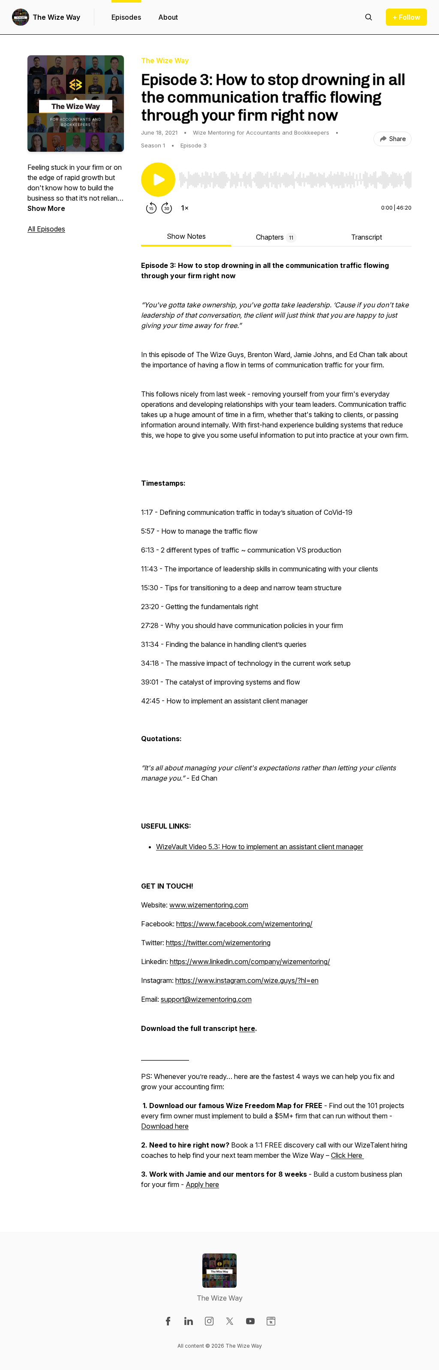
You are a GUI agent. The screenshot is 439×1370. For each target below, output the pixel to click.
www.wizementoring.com (208, 905)
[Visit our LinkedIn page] (188, 1321)
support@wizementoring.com (206, 999)
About (168, 17)
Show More (46, 208)
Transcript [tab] (366, 237)
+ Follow (406, 17)
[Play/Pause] (158, 179)
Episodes (126, 17)
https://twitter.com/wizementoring (218, 942)
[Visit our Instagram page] (209, 1321)
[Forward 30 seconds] (167, 208)
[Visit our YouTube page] (250, 1321)
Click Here (347, 1155)
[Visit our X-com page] (230, 1321)
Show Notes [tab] (186, 236)
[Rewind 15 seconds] (151, 208)
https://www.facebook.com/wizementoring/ (244, 923)
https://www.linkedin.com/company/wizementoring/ (250, 961)
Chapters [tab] (274, 237)
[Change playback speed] (184, 208)
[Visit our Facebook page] (168, 1321)
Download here (165, 1126)
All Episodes (46, 229)
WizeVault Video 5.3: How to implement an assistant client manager (259, 846)
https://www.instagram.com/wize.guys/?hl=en (247, 980)
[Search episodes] (368, 17)
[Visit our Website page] (271, 1321)
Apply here (202, 1184)
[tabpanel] (276, 729)
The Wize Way (56, 17)
